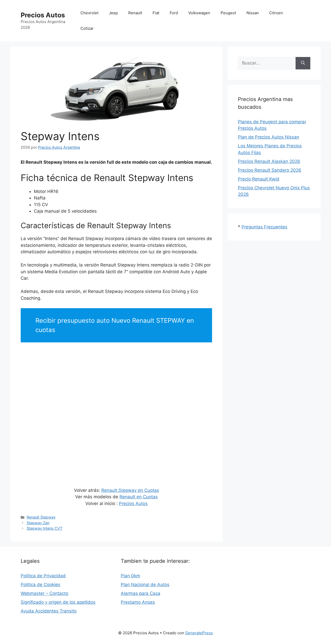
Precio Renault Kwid (258, 179)
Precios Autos (43, 15)
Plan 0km (130, 575)
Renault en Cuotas (138, 496)
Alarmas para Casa (140, 593)
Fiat (156, 12)
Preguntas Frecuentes (264, 226)
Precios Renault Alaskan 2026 (269, 161)
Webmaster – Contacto (44, 593)
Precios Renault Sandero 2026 (269, 170)
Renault (135, 12)
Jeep (113, 12)
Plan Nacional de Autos (145, 584)
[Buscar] (303, 63)
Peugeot (228, 12)
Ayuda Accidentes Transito (49, 611)
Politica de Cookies (40, 584)
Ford (174, 12)
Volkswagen (199, 12)
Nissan (252, 12)
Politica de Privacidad (43, 575)
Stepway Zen (38, 523)
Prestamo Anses (138, 602)
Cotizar (87, 28)
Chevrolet (89, 12)
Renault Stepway (41, 517)
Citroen (276, 12)
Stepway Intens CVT (44, 528)
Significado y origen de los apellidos (58, 602)
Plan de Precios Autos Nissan (268, 137)
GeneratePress (199, 632)
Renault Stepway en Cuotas (130, 490)
